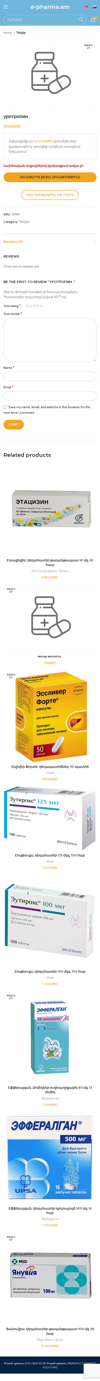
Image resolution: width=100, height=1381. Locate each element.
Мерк (50, 861)
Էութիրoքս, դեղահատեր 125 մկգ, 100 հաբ (50, 855)
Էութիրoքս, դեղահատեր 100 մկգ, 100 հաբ (50, 971)
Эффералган (50, 1098)
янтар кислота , (50, 656)
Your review (12, 313)
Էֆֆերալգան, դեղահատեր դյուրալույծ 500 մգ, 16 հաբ (50, 1210)
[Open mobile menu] (5, 7)
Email (8, 387)
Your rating (12, 306)
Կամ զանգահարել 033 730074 (50, 195)
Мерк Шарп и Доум (50, 1339)
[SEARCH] (81, 20)
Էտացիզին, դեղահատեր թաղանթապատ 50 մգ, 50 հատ (50, 562)
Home (8, 32)
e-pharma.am (50, 6)
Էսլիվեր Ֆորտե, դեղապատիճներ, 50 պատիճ (50, 767)
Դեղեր (21, 32)
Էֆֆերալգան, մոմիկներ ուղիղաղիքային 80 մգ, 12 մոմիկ (50, 1090)
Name (8, 367)
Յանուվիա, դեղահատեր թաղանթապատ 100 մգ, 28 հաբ (50, 1331)
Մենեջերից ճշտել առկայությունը (50, 177)
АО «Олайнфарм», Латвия (50, 571)
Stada (50, 772)
